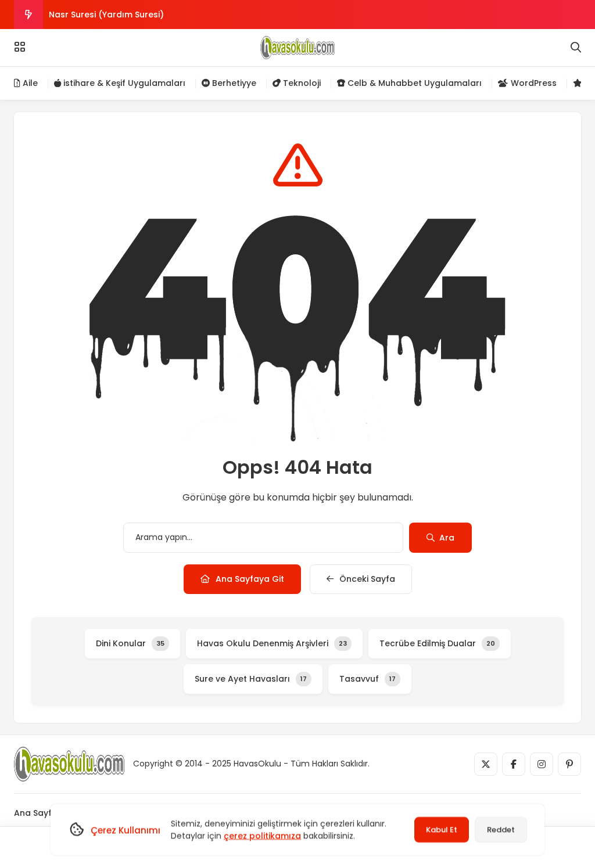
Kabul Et (441, 829)
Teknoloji (301, 83)
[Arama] (576, 47)
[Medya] (485, 764)
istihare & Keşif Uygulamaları (123, 83)
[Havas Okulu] (297, 47)
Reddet (501, 829)
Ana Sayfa (36, 813)
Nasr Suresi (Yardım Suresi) (106, 14)
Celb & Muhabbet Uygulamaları (413, 83)
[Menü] (20, 47)
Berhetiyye (233, 83)
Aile (29, 83)
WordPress (532, 83)
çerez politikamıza (262, 835)
